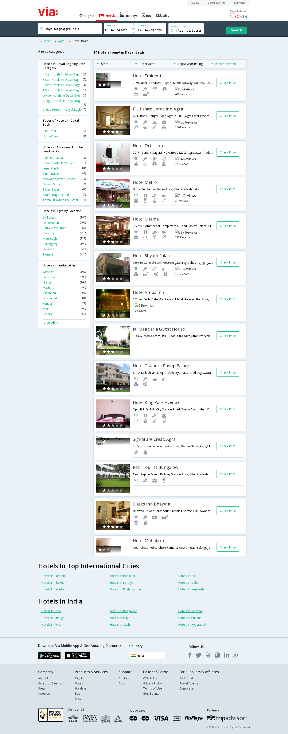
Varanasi (64, 272)
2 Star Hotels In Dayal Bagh (64, 85)
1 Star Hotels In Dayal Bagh (64, 90)
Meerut (64, 309)
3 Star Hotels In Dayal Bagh (64, 80)
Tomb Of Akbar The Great (64, 200)
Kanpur (64, 303)
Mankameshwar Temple (64, 179)
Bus (77, 693)
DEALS (195, 2)
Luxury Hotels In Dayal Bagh (64, 95)
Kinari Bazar (64, 174)
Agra (61, 41)
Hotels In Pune (51, 624)
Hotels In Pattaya (121, 583)
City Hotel (64, 131)
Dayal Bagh (80, 41)
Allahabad (64, 293)
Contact (124, 678)
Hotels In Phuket (52, 583)
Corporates (187, 688)
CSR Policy (150, 678)
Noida (64, 282)
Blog (122, 683)
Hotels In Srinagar (53, 618)
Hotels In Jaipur (120, 618)
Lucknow (64, 277)
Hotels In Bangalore (123, 611)
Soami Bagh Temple (64, 195)
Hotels (79, 683)
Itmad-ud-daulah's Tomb (64, 163)
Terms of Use (152, 688)
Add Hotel (186, 678)
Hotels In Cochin (121, 624)
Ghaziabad (64, 298)
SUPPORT (239, 2)
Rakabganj (64, 244)
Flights (79, 678)
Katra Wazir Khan (64, 228)
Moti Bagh (64, 239)
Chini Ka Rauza (64, 158)
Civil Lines (64, 217)
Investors (44, 693)
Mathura (64, 288)
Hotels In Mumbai (190, 611)
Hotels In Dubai (188, 583)
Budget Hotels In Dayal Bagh (64, 102)
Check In (111, 25)
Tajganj (64, 254)
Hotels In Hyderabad (192, 624)
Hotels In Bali (187, 576)
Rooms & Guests (180, 26)
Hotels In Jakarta (52, 589)
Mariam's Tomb (64, 184)
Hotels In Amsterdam (192, 589)
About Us (44, 678)
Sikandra (64, 249)
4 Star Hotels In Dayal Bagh (64, 74)
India (47, 41)
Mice (78, 698)
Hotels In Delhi (51, 611)
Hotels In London (53, 576)
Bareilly (64, 314)
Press (42, 688)
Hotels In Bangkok (122, 576)
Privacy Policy (152, 683)
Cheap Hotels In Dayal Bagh (64, 110)
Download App (216, 2)
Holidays (80, 688)
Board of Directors (51, 683)
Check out (143, 25)
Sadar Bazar (64, 189)
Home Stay (64, 136)
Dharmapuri (64, 223)
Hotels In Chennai (190, 618)
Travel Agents (188, 683)
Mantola (64, 233)
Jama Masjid (64, 168)
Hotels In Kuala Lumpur (126, 589)
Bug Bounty (151, 693)
